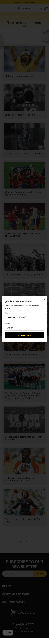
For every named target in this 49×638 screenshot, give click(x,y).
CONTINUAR (24, 335)
